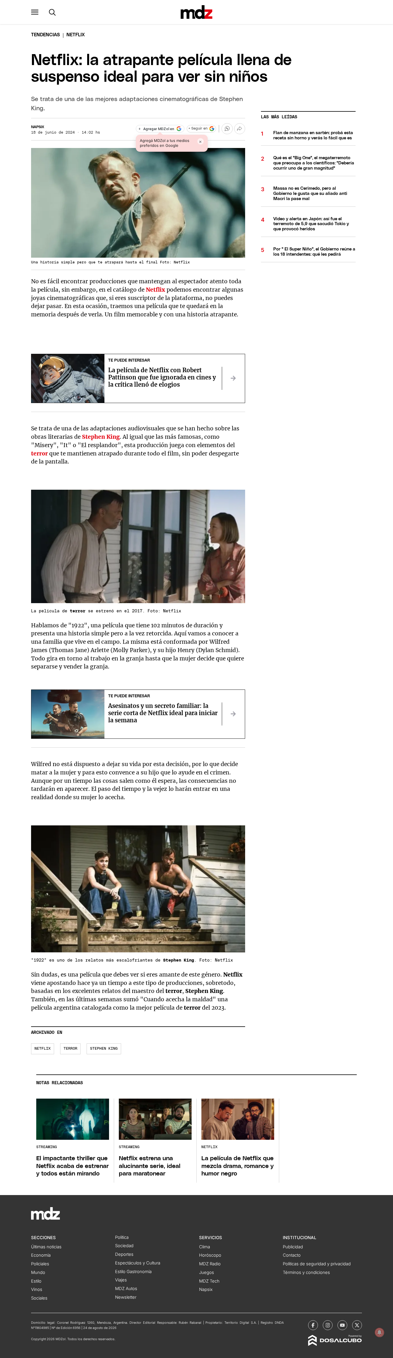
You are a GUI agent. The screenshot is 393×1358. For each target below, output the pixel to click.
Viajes (121, 1280)
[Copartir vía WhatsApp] (227, 128)
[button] (35, 12)
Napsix (37, 127)
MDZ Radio (210, 1263)
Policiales (40, 1263)
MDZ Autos (126, 1288)
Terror (70, 1049)
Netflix (155, 289)
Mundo (38, 1272)
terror (39, 453)
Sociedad (124, 1245)
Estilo (36, 1281)
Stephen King (104, 1049)
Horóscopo (210, 1255)
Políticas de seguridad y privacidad (317, 1263)
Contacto (292, 1255)
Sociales (39, 1298)
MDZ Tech (209, 1281)
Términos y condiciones (306, 1272)
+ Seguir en (197, 128)
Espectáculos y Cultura (137, 1263)
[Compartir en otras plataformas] (239, 128)
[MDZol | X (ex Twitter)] (357, 1325)
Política (122, 1237)
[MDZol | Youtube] (342, 1325)
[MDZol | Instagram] (327, 1325)
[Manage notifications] (379, 1332)
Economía (41, 1255)
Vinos (36, 1289)
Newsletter (125, 1297)
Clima (204, 1246)
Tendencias (45, 35)
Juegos (206, 1272)
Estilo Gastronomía (133, 1271)
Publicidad (293, 1246)
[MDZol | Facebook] (313, 1325)
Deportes (124, 1254)
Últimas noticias (46, 1246)
